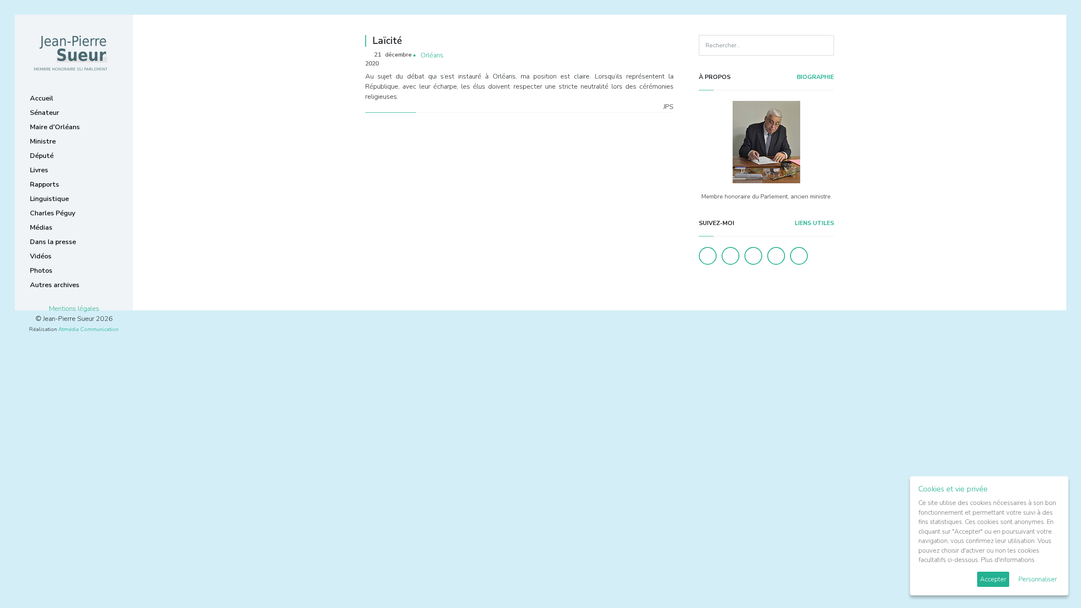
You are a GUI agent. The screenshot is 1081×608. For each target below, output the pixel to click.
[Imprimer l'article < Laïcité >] (652, 55)
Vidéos (41, 256)
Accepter (993, 579)
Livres (39, 170)
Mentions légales (74, 308)
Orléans (432, 55)
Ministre (43, 141)
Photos (41, 270)
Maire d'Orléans (55, 127)
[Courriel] (799, 256)
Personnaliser (1038, 579)
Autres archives (54, 285)
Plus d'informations (1008, 560)
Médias (41, 227)
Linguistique (49, 199)
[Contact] (776, 256)
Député (42, 155)
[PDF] (665, 55)
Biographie (814, 77)
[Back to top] (1055, 582)
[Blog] (753, 256)
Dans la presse (53, 242)
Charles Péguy (52, 213)
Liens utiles (813, 223)
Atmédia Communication (88, 329)
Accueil (41, 98)
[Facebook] (708, 256)
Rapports (44, 184)
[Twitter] (730, 256)
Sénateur (44, 112)
